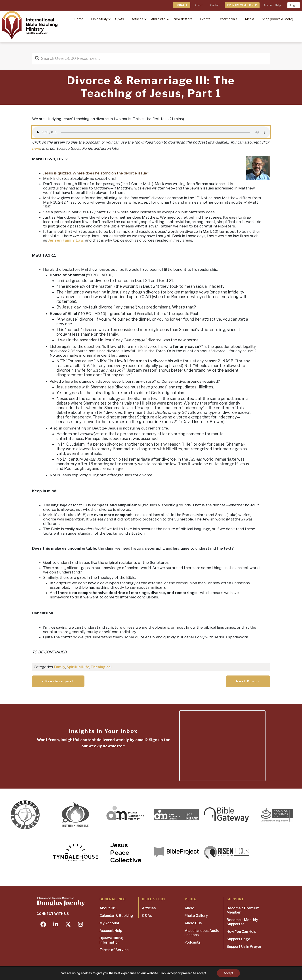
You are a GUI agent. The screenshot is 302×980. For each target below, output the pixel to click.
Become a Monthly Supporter (242, 922)
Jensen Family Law (66, 240)
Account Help (272, 5)
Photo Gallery (196, 916)
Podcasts (192, 942)
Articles (149, 908)
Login (293, 5)
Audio (189, 908)
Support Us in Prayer (244, 946)
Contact (215, 5)
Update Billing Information (111, 940)
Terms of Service (114, 950)
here (36, 148)
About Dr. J (108, 908)
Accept (228, 973)
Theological (101, 667)
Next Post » (248, 681)
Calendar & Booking (116, 916)
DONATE (182, 5)
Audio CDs (193, 923)
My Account (109, 923)
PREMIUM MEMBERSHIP (242, 5)
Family (59, 667)
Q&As (147, 916)
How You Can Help (241, 931)
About (199, 5)
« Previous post (58, 681)
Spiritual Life (78, 667)
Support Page (238, 939)
